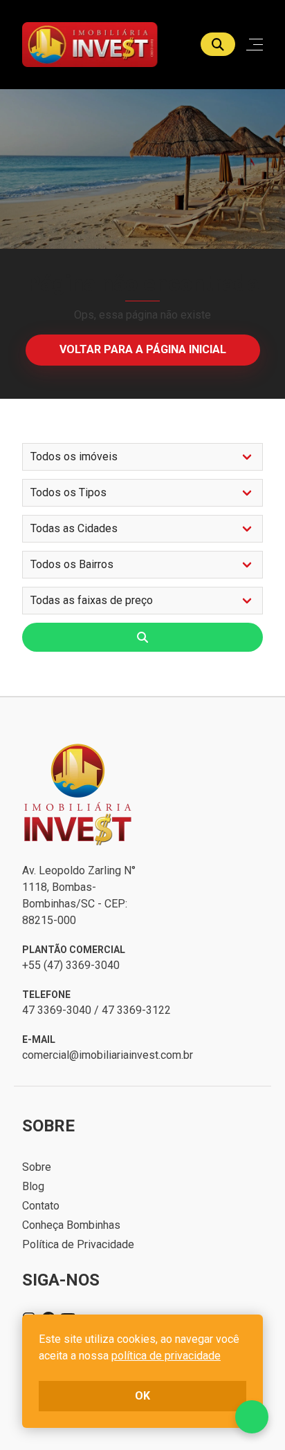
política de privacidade (166, 1355)
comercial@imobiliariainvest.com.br (107, 1055)
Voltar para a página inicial (142, 349)
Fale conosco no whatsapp (251, 1416)
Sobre (36, 1167)
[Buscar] (218, 44)
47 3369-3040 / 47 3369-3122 (96, 1010)
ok (142, 1395)
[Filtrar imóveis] (142, 637)
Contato (40, 1205)
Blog (33, 1186)
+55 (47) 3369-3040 (71, 965)
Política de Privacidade (78, 1244)
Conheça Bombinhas (71, 1225)
